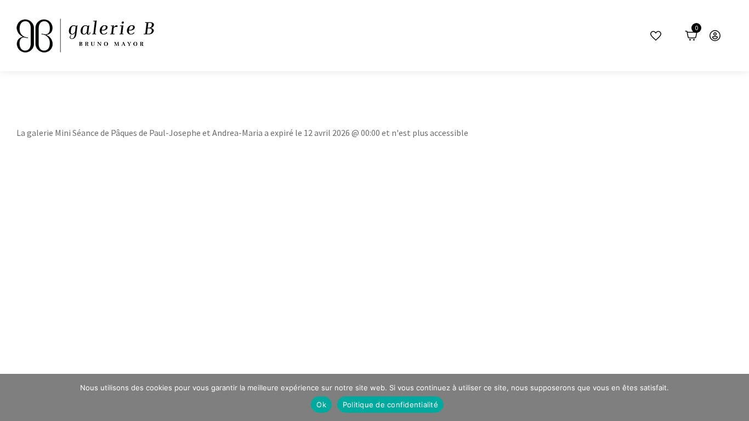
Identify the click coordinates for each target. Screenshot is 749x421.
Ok (321, 404)
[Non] (735, 397)
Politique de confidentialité (390, 404)
